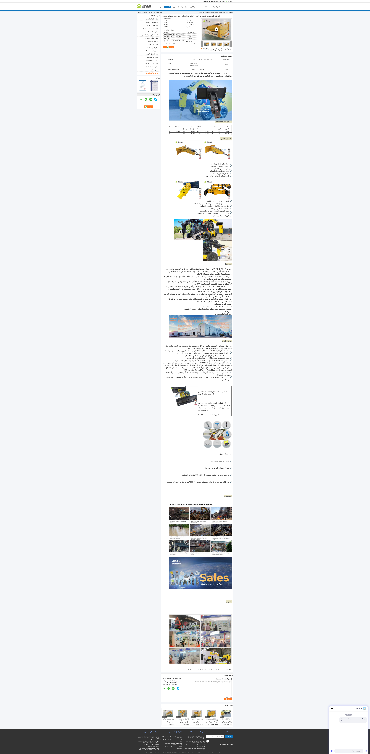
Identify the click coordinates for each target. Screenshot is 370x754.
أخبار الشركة (216, 7)
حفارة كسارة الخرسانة (151, 38)
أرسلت (229, 736)
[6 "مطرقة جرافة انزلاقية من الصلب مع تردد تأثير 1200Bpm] (182, 713)
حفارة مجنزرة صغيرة (152, 66)
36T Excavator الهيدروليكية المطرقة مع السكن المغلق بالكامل (149, 745)
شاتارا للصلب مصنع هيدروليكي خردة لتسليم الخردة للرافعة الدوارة (173, 744)
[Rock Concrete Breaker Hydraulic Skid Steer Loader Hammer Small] (219, 44)
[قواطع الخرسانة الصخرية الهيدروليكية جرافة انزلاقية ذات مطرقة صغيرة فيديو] (216, 29)
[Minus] (332, 708)
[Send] (332, 751)
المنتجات (167, 7)
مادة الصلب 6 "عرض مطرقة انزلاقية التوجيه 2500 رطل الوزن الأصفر (197, 721)
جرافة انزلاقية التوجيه (155, 12)
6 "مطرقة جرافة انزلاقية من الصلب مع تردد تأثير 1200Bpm (183, 720)
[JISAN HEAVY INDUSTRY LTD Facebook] (208, 741)
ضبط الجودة (192, 7)
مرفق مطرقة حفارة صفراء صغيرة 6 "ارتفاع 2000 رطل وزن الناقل (168, 721)
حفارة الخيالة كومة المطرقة (150, 28)
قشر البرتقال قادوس (152, 54)
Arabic (230, 1)
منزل (161, 7)
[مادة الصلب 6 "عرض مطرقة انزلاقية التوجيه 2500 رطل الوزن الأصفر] (197, 713)
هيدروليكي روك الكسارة (151, 22)
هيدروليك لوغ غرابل (152, 41)
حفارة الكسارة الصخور (151, 19)
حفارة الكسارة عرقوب (151, 60)
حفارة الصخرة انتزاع (152, 44)
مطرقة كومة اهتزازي (152, 47)
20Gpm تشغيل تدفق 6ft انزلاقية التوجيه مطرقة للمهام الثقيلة (212, 720)
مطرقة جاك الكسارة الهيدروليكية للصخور (197, 669)
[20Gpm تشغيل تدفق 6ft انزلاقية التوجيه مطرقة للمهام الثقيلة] (211, 713)
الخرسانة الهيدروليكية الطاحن (150, 35)
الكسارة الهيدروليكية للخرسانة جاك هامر (217, 669)
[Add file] (365, 751)
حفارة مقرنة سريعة (152, 57)
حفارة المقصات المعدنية (151, 31)
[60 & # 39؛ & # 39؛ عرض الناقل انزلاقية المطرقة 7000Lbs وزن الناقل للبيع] (226, 713)
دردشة (171, 47)
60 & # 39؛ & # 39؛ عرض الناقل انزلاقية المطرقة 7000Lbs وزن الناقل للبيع (226, 721)
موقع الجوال (228, 746)
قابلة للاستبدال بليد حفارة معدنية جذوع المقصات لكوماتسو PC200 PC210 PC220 (196, 737)
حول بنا (174, 7)
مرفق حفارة (154, 70)
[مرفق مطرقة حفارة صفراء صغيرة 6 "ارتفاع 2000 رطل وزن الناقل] (168, 713)
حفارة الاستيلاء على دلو (151, 63)
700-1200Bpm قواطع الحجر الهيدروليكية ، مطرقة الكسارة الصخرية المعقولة (148, 741)
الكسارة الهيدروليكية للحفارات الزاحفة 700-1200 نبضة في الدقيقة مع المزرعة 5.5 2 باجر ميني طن (148, 737)
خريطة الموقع (224, 744)
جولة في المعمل (182, 7)
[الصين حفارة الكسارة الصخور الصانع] (144, 6)
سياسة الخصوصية (219, 752)
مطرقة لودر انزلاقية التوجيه (179, 669)
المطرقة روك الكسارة (152, 25)
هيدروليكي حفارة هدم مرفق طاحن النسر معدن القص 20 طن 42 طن (195, 741)
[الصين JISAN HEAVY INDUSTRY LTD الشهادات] (142, 85)
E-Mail (231, 744)
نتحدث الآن (207, 7)
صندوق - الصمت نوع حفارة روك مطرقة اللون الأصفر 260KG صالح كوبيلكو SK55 (149, 749)
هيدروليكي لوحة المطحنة (151, 51)
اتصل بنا (200, 7)
